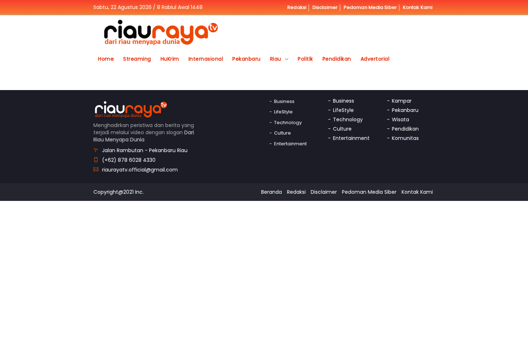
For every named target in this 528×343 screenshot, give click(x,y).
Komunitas (405, 138)
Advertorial (375, 58)
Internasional (206, 58)
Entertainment (290, 143)
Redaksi (296, 7)
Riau (275, 58)
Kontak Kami (417, 7)
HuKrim (170, 58)
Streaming (137, 58)
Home (106, 58)
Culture (282, 133)
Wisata (400, 119)
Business (284, 101)
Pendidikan (337, 58)
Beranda (271, 192)
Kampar (402, 100)
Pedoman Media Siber (370, 7)
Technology (288, 122)
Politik (305, 58)
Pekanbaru (246, 58)
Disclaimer (325, 7)
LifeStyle (283, 111)
